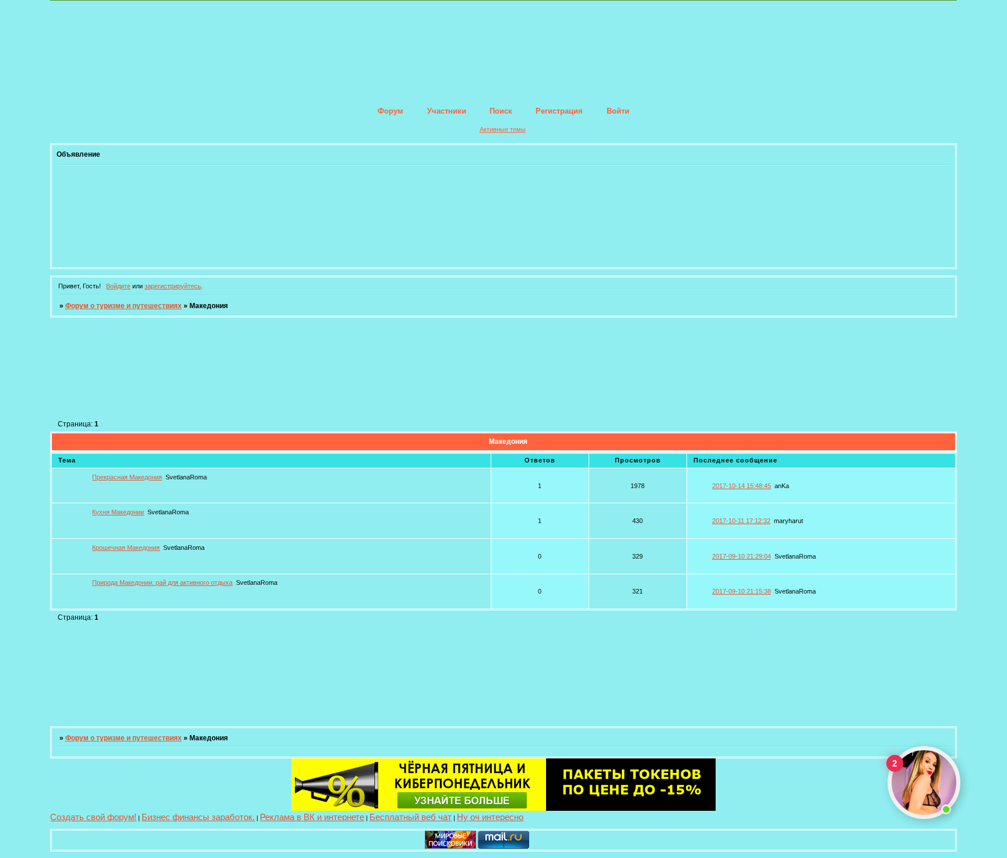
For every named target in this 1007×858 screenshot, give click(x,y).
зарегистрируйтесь (173, 286)
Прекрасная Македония (127, 477)
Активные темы (503, 129)
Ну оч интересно (490, 817)
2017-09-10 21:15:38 (741, 591)
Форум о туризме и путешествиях (123, 306)
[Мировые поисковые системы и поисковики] (450, 846)
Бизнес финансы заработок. (198, 817)
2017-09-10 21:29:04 (741, 556)
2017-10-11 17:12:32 (741, 520)
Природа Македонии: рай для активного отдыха (162, 582)
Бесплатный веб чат (410, 817)
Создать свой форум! (93, 817)
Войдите (118, 286)
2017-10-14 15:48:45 (741, 485)
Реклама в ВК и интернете (312, 817)
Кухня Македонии (118, 512)
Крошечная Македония (126, 547)
